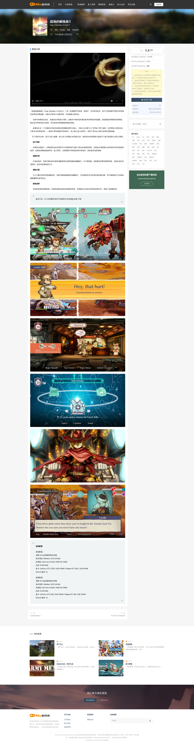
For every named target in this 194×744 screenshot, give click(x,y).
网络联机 (102, 4)
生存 (138, 150)
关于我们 (67, 719)
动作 (138, 140)
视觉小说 (151, 157)
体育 (153, 137)
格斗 (158, 147)
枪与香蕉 (129, 664)
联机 (133, 157)
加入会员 (121, 4)
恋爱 (158, 143)
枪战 (153, 147)
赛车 (145, 160)
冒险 (133, 140)
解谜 (141, 160)
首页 (60, 4)
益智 (143, 150)
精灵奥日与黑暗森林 (118, 616)
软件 (155, 160)
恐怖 (133, 147)
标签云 (111, 4)
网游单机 (154, 153)
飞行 (143, 164)
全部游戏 (68, 4)
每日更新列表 (90, 700)
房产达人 (60, 644)
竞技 (133, 153)
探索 (148, 147)
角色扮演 (75, 30)
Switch (138, 137)
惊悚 (138, 147)
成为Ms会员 (104, 700)
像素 (158, 137)
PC (51, 30)
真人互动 (149, 150)
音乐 (138, 164)
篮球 (143, 153)
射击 (141, 143)
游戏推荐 (81, 4)
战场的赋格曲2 (35, 616)
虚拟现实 (139, 157)
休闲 (148, 137)
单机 (56, 30)
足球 (150, 160)
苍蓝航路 (129, 644)
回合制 (62, 30)
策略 (68, 30)
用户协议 (67, 723)
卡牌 (148, 140)
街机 (145, 157)
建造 (145, 143)
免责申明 (67, 727)
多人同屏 (91, 4)
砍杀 (155, 150)
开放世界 (151, 143)
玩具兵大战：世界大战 (65, 664)
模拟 (133, 150)
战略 (143, 147)
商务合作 (90, 719)
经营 (148, 153)
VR (143, 137)
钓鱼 (133, 164)
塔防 (159, 140)
